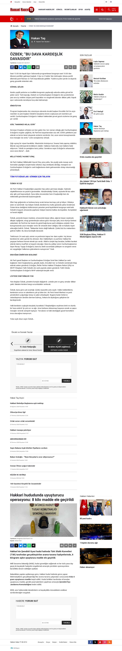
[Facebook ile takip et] (90, 642)
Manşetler (17, 2)
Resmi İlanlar (71, 9)
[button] (66, 67)
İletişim (54, 642)
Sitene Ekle (42, 2)
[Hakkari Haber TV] (22, 9)
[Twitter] (16, 67)
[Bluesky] (20, 67)
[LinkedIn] (25, 67)
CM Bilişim (16, 648)
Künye (48, 642)
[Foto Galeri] (111, 2)
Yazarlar (23, 26)
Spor (80, 9)
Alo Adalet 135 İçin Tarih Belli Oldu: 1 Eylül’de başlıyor (52, 19)
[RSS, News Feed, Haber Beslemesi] (109, 642)
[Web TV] (106, 2)
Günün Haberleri (26, 2)
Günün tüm (105, 19)
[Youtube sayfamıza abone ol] (100, 642)
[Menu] (96, 9)
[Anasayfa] (11, 2)
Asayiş (87, 9)
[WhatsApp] (29, 67)
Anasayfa (15, 26)
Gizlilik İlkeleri (63, 642)
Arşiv (35, 2)
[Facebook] (12, 67)
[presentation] (17, 19)
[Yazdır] (38, 67)
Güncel (59, 9)
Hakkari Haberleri (46, 9)
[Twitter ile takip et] (95, 642)
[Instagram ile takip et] (104, 642)
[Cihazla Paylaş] (33, 67)
